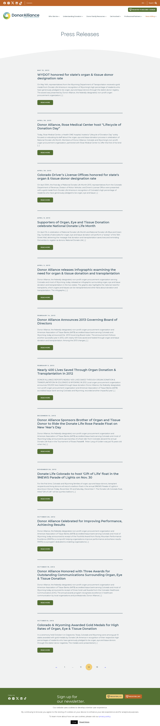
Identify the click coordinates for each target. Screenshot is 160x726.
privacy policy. (105, 716)
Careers (29, 3)
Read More (84, 722)
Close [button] (74, 722)
